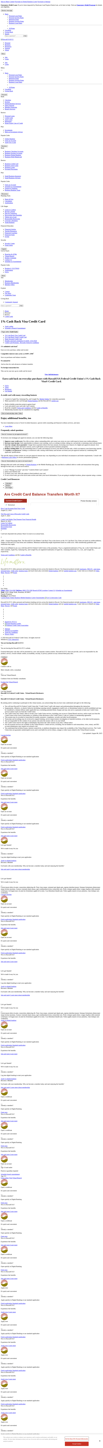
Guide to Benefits (42, 408)
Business (7, 45)
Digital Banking (33, 401)
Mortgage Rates (14, 19)
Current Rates (5, 598)
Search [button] (7, 34)
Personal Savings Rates (16, 18)
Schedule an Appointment (64, 590)
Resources (8, 46)
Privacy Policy (9, 634)
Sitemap (7, 629)
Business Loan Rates (15, 23)
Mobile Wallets (44, 399)
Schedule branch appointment (10, 1174)
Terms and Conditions (24, 408)
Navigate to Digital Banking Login (26, 2)
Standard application (18, 760)
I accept (3, 735)
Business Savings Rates (16, 21)
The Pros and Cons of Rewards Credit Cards (15, 514)
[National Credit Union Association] (16, 625)
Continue (4, 657)
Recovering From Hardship (6, 527)
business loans (23, 571)
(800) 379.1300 (24, 590)
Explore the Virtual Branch (9, 682)
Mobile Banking (26, 598)
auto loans (97, 569)
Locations (8, 30)
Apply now (4, 1312)
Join (6, 57)
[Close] (1, 70)
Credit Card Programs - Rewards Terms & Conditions (22, 343)
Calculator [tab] (8, 483)
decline (8, 735)
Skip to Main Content (7, 2)
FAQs (7, 386)
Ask (25, 36)
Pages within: (10, 332)
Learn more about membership (20, 869)
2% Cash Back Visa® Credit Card (16, 337)
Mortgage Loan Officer (9, 457)
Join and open (5, 769)
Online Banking (15, 598)
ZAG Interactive (13, 639)
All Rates (12, 28)
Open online (5, 1178)
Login (7, 59)
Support (7, 48)
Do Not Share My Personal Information (76, 1439)
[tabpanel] (51, 498)
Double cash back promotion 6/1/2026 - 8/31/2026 (21, 341)
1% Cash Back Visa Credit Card (15, 335)
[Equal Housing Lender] (13, 623)
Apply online (9, 326)
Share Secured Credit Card (13, 339)
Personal (7, 43)
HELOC (90, 569)
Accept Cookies (76, 1444)
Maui (2, 573)
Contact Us (51, 590)
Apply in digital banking (8, 860)
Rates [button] (6, 14)
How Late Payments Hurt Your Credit (13, 508)
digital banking (53, 571)
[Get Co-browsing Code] (53, 598)
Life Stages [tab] (9, 487)
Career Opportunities (38, 598)
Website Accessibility (11, 630)
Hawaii (7, 573)
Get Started (8, 391)
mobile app (55, 401)
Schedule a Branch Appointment (15, 328)
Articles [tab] (8, 485)
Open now (4, 1112)
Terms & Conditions (11, 632)
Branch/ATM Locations (40, 590)
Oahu (97, 571)
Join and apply (5, 869)
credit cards (14, 571)
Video (7, 387)
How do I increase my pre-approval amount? (14, 434)
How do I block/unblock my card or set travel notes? (17, 461)
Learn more (13, 769)
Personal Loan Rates (15, 16)
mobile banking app (70, 571)
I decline (9, 894)
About (7, 50)
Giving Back (9, 32)
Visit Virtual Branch (15, 1178)
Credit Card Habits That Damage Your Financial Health (18, 519)
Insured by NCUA (11, 622)
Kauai (15, 573)
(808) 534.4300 (8, 590)
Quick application (6, 760)
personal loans (5, 571)
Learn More (8, 426)
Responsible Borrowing (8, 525)
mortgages (83, 569)
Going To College (6, 523)
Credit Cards (9, 316)
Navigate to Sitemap (43, 2)
